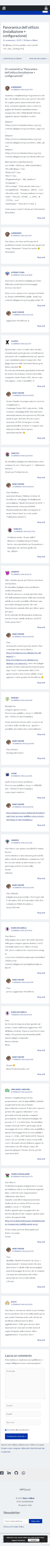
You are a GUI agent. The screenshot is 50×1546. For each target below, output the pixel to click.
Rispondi (41, 218)
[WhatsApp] (23, 1473)
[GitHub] (16, 1473)
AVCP (19, 40)
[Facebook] (2, 1473)
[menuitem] (4, 8)
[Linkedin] (9, 1473)
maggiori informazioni (18, 1540)
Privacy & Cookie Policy (13, 1526)
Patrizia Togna (17, 272)
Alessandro (16, 87)
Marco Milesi (18, 312)
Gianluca (18, 529)
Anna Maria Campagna (20, 1089)
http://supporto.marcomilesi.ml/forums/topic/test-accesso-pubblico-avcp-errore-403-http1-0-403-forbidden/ (25, 816)
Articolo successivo (39, 58)
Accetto (33, 1540)
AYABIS (14, 774)
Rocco (14, 1302)
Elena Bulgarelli (19, 928)
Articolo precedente (11, 58)
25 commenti (9, 40)
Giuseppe (15, 572)
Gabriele (15, 840)
